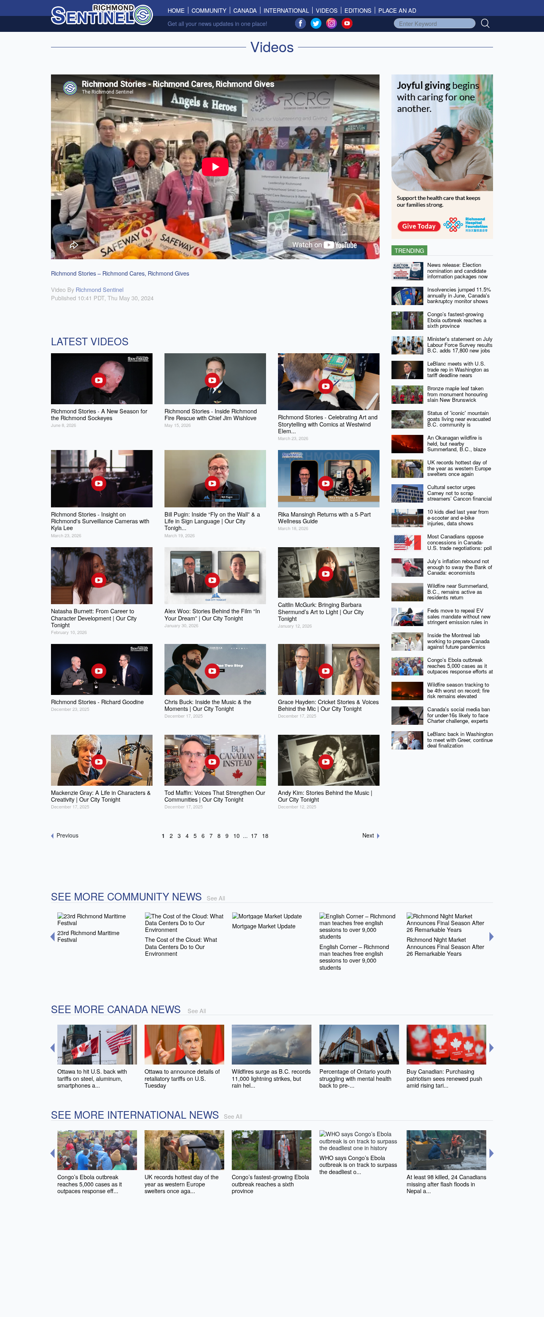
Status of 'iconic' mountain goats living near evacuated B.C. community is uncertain (459, 421)
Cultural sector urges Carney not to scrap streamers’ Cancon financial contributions (459, 495)
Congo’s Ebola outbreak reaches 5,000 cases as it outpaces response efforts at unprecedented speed (460, 668)
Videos (327, 10)
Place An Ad (397, 10)
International (286, 10)
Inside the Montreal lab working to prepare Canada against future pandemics (458, 640)
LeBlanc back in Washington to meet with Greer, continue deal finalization (460, 739)
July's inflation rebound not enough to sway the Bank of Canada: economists (459, 566)
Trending (409, 250)
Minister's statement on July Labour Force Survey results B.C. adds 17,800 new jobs (460, 344)
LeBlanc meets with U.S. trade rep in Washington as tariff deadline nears (458, 369)
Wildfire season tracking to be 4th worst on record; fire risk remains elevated (458, 690)
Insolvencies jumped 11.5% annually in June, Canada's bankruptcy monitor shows (459, 295)
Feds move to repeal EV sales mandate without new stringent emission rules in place (459, 619)
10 (236, 836)
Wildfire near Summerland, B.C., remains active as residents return (458, 591)
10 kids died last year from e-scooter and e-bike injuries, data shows (458, 517)
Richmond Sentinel (99, 289)
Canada (245, 10)
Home (178, 10)
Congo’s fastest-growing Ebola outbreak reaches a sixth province (456, 319)
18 (265, 836)
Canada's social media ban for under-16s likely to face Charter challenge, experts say (458, 717)
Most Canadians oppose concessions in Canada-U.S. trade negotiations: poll (459, 542)
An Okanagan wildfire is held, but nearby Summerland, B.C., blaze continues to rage (456, 446)
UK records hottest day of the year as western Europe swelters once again (459, 467)
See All (216, 898)
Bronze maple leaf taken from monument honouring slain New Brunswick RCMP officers (457, 396)
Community (209, 10)
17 (254, 836)
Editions (358, 10)
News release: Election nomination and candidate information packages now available (457, 273)
